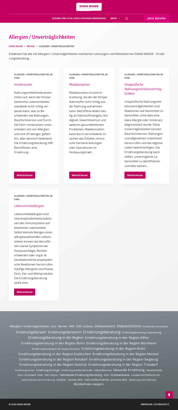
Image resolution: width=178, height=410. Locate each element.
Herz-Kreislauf (26, 375)
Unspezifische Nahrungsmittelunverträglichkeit (143, 89)
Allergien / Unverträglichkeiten (31, 74)
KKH (106, 375)
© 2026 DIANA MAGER (20, 404)
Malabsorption (79, 85)
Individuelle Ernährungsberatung (81, 375)
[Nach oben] (169, 395)
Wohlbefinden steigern (89, 384)
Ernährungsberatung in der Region (55, 337)
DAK (79, 326)
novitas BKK (75, 379)
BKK (71, 326)
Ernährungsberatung (101, 331)
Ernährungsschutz (24, 370)
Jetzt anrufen (157, 18)
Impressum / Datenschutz (155, 404)
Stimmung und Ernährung (142, 379)
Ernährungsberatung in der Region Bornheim (121, 343)
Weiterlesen (25, 176)
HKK (40, 375)
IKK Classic (51, 375)
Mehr (114, 18)
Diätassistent (105, 326)
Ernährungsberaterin (65, 332)
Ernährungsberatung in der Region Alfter (117, 337)
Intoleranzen (23, 85)
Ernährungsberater (31, 332)
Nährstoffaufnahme (96, 379)
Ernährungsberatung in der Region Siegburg (123, 359)
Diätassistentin (129, 326)
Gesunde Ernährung (129, 370)
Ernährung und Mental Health (77, 370)
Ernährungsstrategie (48, 370)
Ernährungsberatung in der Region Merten (125, 354)
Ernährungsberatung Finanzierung (141, 332)
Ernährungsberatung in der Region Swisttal (53, 364)
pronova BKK (119, 379)
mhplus (61, 379)
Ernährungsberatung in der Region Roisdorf (53, 359)
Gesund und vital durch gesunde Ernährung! (79, 18)
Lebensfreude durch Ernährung (38, 379)
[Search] (127, 18)
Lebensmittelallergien (29, 206)
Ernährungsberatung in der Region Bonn (53, 343)
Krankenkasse (120, 375)
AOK (53, 326)
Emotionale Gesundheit (155, 326)
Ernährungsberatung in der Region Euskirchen (54, 354)
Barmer (63, 326)
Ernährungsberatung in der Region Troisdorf (123, 364)
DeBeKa (88, 326)
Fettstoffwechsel (103, 370)
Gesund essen (154, 370)
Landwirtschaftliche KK (145, 375)
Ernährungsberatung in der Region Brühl (113, 348)
